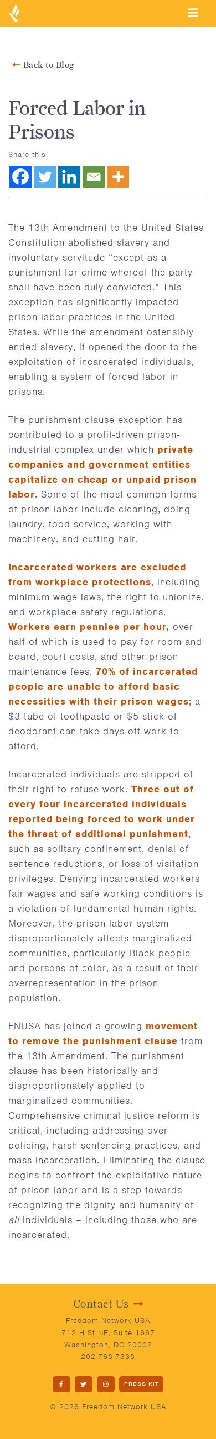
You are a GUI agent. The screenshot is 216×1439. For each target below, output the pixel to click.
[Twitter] (45, 177)
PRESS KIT (141, 1384)
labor (21, 494)
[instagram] (106, 1384)
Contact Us (101, 1303)
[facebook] (61, 1384)
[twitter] (83, 1384)
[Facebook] (20, 177)
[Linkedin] (69, 177)
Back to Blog (47, 65)
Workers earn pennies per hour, (90, 627)
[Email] (94, 177)
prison (180, 479)
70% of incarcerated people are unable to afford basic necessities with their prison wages (103, 686)
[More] (118, 177)
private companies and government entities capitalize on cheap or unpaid (100, 464)
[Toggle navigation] (193, 12)
